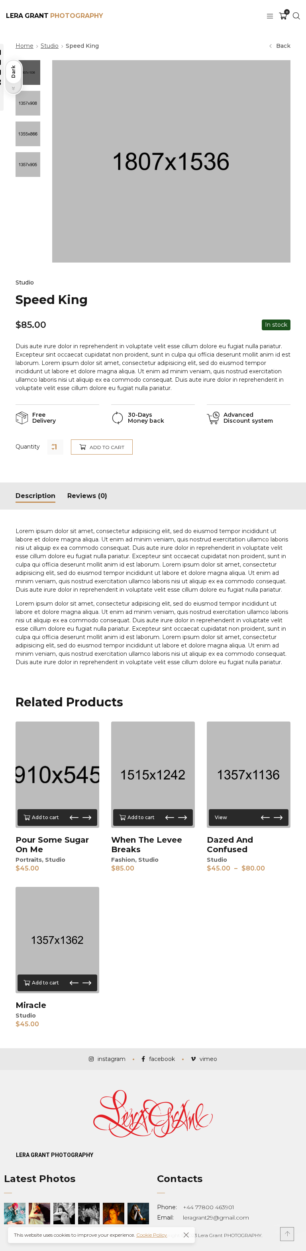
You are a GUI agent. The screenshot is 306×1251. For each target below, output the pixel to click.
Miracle (31, 1005)
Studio (50, 45)
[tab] (35, 496)
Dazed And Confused (230, 844)
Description (35, 496)
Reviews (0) (87, 496)
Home (24, 45)
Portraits (29, 859)
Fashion (123, 859)
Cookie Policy (151, 1235)
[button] (74, 817)
